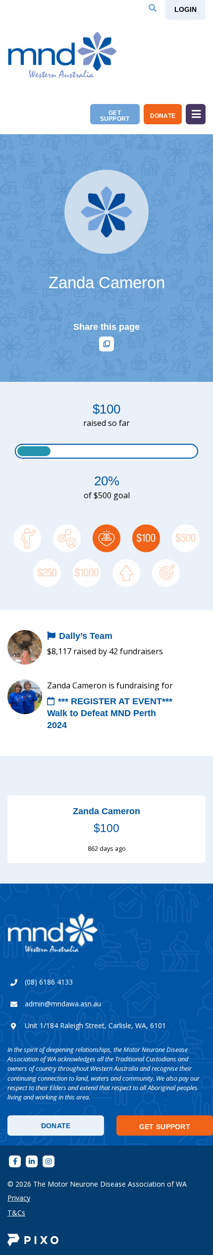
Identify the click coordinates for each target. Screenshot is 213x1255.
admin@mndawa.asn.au (63, 1003)
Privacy (18, 1198)
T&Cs (16, 1212)
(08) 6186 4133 (49, 982)
